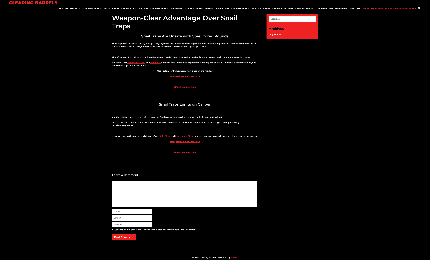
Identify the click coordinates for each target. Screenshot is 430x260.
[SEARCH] (419, 8)
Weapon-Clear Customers (331, 8)
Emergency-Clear (136, 62)
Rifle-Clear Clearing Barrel (232, 8)
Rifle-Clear (164, 136)
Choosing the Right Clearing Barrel (80, 8)
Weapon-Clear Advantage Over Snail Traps (389, 8)
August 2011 (275, 34)
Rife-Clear (155, 62)
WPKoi (234, 257)
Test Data (355, 8)
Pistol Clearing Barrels (267, 8)
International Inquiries (298, 8)
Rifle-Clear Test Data (185, 87)
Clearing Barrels (33, 2)
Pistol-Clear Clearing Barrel (151, 8)
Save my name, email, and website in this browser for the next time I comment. (156, 229)
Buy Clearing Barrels (117, 8)
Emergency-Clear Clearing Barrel (192, 8)
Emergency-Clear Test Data (185, 76)
